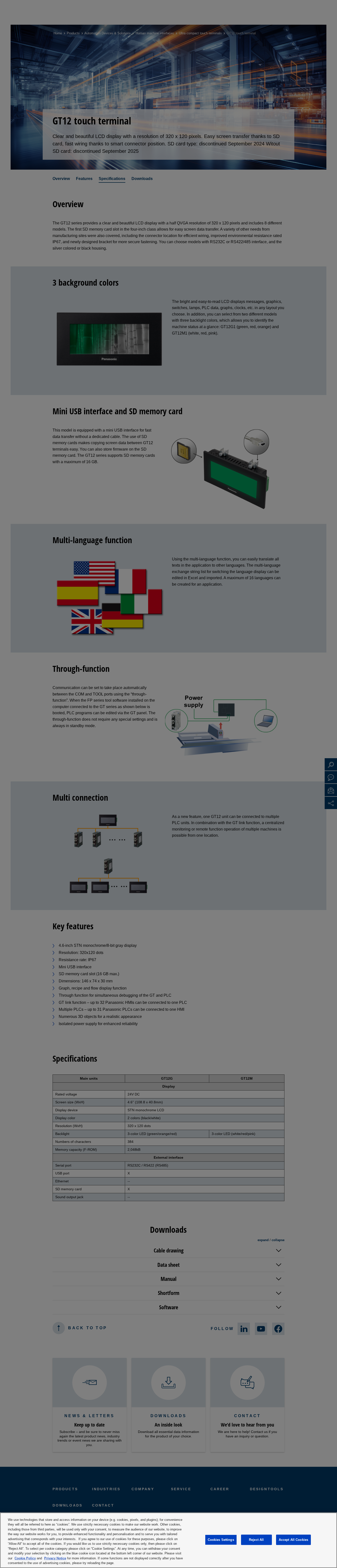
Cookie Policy (25, 1558)
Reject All (256, 1540)
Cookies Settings (221, 1540)
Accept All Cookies (293, 1540)
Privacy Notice (55, 1558)
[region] (168, 1540)
